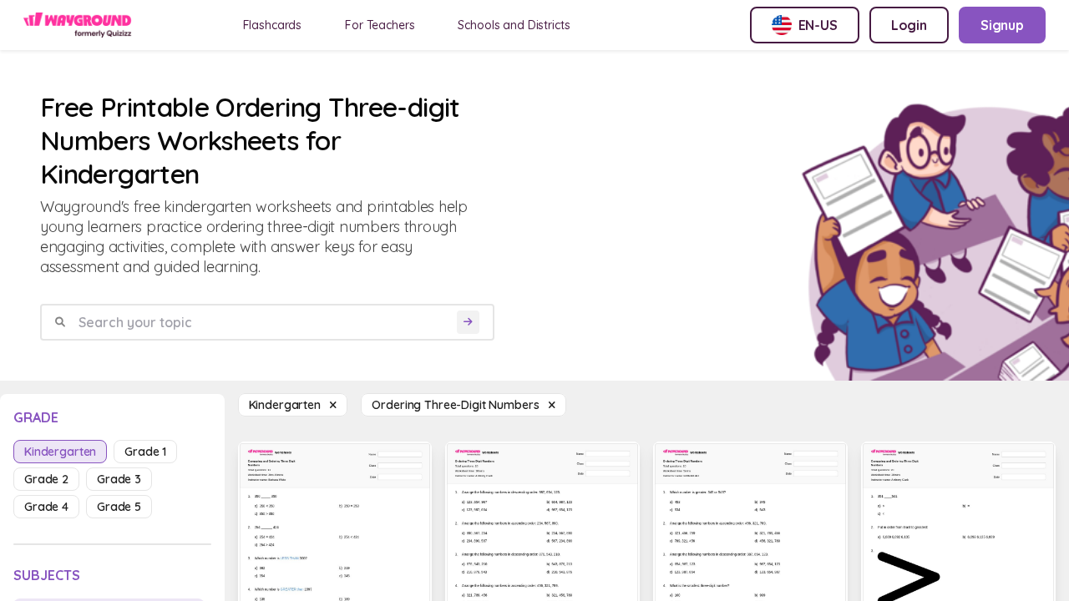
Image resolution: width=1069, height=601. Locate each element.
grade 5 (119, 506)
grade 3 (119, 479)
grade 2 (46, 479)
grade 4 (46, 506)
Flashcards (272, 25)
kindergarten (60, 451)
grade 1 (145, 451)
